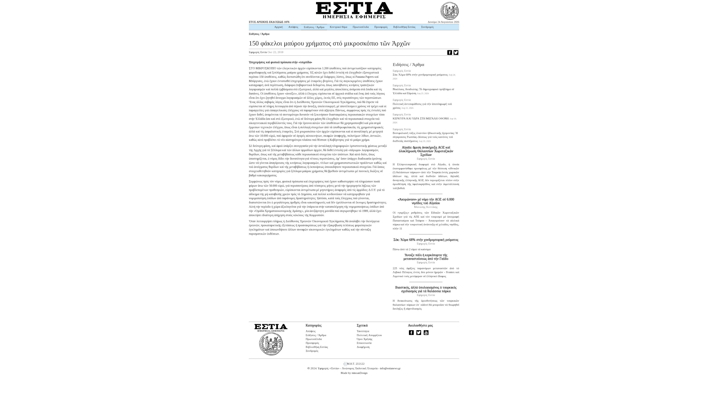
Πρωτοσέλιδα (361, 26)
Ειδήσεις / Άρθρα (314, 27)
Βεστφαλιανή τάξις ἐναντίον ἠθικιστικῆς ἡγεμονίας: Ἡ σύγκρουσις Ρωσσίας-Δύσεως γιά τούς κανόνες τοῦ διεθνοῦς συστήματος (425, 137)
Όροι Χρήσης (364, 339)
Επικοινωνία (364, 342)
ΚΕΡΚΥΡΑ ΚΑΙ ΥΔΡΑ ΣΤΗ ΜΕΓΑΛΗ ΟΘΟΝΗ (421, 118)
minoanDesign (359, 372)
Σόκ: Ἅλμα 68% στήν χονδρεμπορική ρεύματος (420, 74)
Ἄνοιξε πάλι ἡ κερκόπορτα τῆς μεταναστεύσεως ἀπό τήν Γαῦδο (426, 257)
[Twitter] (456, 52)
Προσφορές (381, 26)
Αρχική (278, 26)
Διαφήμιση (363, 346)
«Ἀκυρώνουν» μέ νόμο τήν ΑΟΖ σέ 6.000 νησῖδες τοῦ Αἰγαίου (426, 201)
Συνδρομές (427, 26)
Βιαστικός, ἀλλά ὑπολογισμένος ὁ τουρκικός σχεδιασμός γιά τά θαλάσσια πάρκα (426, 289)
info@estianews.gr (390, 368)
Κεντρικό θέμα (338, 26)
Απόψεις (293, 26)
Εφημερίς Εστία (258, 52)
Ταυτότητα (363, 331)
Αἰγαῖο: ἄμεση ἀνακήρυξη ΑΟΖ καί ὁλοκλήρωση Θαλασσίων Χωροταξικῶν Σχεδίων (426, 151)
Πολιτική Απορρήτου (369, 335)
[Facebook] (450, 52)
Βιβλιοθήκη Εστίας (404, 26)
